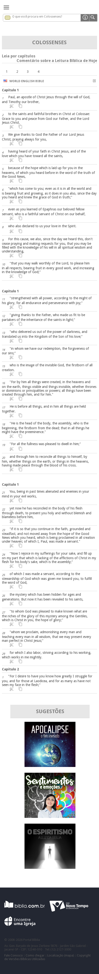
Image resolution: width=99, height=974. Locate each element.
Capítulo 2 (10, 669)
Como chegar (35, 955)
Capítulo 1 (10, 90)
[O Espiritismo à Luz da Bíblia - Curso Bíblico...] (50, 867)
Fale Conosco (13, 955)
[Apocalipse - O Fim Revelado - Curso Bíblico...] (50, 765)
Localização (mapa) (60, 955)
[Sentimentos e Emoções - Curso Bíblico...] (50, 816)
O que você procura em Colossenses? (37, 16)
